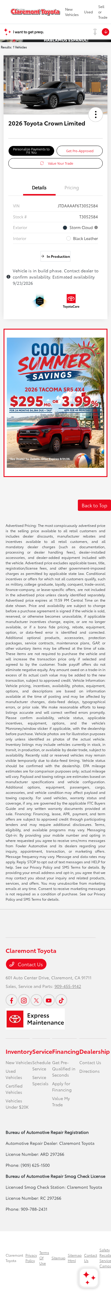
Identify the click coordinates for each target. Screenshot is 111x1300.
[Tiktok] (61, 1000)
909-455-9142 (67, 986)
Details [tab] (39, 187)
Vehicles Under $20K (17, 1104)
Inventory (19, 1051)
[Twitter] (36, 1000)
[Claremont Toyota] (35, 12)
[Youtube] (49, 1000)
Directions (89, 1071)
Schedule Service (41, 1065)
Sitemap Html (75, 1258)
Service (42, 1051)
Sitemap (58, 1257)
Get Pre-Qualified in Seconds (63, 1068)
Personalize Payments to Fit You (31, 151)
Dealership (94, 1051)
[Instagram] (24, 1000)
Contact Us (30, 964)
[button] (95, 114)
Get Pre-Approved (80, 150)
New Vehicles (19, 1062)
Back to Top (94, 505)
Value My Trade (61, 1101)
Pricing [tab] (72, 187)
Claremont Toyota (14, 1258)
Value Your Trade (60, 163)
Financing (65, 1051)
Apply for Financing (62, 1086)
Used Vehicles (14, 1074)
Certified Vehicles (14, 1089)
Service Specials (40, 1080)
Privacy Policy (31, 1258)
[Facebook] (11, 1000)
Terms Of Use (44, 1258)
